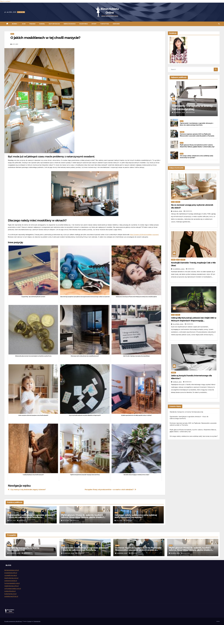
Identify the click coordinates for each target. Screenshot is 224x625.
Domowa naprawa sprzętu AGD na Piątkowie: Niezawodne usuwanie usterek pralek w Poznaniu (197, 135)
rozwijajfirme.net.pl (10, 575)
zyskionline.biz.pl (10, 591)
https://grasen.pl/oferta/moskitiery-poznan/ (144, 234)
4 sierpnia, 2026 (122, 553)
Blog (12, 33)
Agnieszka (22, 520)
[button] (219, 24)
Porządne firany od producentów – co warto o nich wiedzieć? (109, 490)
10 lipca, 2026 (175, 553)
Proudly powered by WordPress (13, 621)
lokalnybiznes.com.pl (11, 578)
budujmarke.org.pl (10, 594)
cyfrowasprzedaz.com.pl (12, 588)
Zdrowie (116, 24)
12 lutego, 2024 (178, 324)
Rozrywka (83, 24)
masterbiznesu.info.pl (11, 586)
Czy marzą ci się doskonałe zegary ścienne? (28, 490)
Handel (42, 24)
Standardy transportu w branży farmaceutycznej (192, 107)
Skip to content (5, 1)
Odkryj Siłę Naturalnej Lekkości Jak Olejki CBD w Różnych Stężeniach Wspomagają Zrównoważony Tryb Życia (193, 321)
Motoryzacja (54, 24)
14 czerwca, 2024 (179, 269)
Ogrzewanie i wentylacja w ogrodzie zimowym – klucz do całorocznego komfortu (31, 516)
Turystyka (104, 24)
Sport (94, 24)
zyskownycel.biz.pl (10, 581)
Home (218, 621)
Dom (24, 24)
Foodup (29, 621)
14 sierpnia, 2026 (68, 553)
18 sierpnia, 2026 (179, 112)
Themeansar (36, 621)
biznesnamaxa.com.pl (11, 570)
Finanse (32, 24)
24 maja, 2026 (177, 211)
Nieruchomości (70, 24)
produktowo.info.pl (10, 573)
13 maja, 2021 (177, 381)
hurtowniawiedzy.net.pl (12, 583)
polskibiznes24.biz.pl (11, 596)
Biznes (15, 24)
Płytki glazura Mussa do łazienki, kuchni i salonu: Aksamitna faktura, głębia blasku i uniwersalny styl (82, 517)
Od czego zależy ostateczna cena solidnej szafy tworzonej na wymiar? (136, 516)
